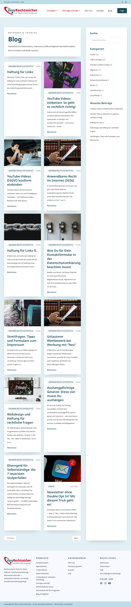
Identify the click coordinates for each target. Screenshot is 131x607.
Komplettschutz (42, 563)
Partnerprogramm (75, 566)
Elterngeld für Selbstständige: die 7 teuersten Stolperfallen (21, 471)
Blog (110, 10)
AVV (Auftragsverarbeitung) (110, 573)
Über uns (71, 563)
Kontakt (71, 570)
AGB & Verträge (97, 59)
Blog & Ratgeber (42, 594)
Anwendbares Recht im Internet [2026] (62, 178)
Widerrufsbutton (42, 573)
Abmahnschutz (97, 90)
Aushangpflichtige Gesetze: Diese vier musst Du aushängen (61, 394)
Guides (94, 85)
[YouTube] (109, 583)
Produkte (51, 10)
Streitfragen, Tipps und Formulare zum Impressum (21, 340)
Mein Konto (15, 2)
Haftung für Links (20, 72)
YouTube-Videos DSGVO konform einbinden (19, 180)
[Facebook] (122, 2)
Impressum (96, 75)
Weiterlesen (12, 93)
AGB (101, 570)
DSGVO (51, 486)
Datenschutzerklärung (99, 80)
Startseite (7, 2)
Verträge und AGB (70, 10)
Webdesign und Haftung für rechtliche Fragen (20, 418)
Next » (76, 538)
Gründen (100, 10)
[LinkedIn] (126, 2)
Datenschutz (105, 566)
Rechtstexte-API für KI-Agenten (48, 590)
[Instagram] (105, 583)
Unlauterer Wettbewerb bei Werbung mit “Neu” (61, 340)
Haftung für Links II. (22, 250)
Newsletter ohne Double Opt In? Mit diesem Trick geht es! (61, 498)
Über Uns (88, 10)
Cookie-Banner (41, 570)
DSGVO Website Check (44, 587)
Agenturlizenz (41, 566)
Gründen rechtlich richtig (21, 66)
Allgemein (95, 70)
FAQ (69, 573)
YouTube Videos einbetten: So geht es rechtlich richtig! (61, 102)
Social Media (96, 95)
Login (22, 2)
